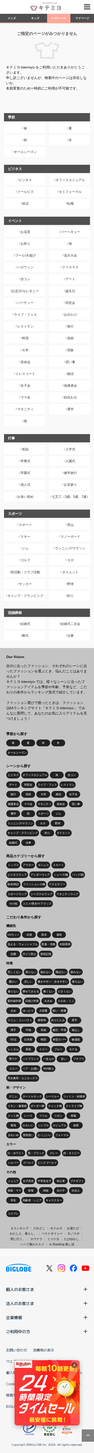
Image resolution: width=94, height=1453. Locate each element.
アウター (28, 864)
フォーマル (62, 1135)
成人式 (25, 485)
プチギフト (77, 1180)
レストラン (25, 326)
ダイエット (70, 572)
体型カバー (59, 1039)
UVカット (14, 934)
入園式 (70, 461)
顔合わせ (70, 397)
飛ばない (60, 972)
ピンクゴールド (47, 1162)
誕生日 (70, 291)
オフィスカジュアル (70, 180)
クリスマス (70, 267)
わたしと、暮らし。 (23, 1233)
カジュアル (59, 1125)
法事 (70, 635)
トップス (13, 864)
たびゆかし (71, 1239)
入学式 (70, 449)
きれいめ (13, 1135)
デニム (13, 1096)
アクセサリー (57, 884)
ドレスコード (25, 374)
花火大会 (70, 255)
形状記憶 (45, 953)
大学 (25, 350)
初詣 (25, 449)
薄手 (13, 1029)
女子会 (25, 385)
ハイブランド (31, 1058)
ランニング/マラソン (70, 548)
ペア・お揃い (31, 1068)
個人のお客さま (20, 1289)
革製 (73, 1115)
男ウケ (13, 1058)
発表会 (25, 362)
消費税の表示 (43, 1349)
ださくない (65, 991)
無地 (13, 1125)
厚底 (28, 1049)
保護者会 (70, 385)
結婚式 (25, 624)
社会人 (76, 1190)
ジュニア (13, 1180)
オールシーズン (25, 152)
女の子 (61, 1190)
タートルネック (32, 1096)
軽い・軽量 (59, 1010)
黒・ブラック (36, 1153)
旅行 (70, 326)
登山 (70, 525)
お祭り (25, 244)
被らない (13, 991)
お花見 (25, 232)
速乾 (59, 934)
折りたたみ (58, 1020)
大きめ (48, 1000)
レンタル (13, 1049)
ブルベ (58, 1049)
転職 (70, 203)
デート (70, 279)
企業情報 (14, 1317)
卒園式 (25, 473)
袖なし (76, 1029)
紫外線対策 (14, 1000)
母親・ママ (14, 1190)
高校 (70, 338)
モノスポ (73, 1233)
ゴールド (28, 1162)
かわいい (28, 1125)
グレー (54, 1153)
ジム (25, 548)
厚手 (74, 1020)
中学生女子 (44, 1180)
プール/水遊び (25, 255)
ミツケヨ (53, 1239)
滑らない (30, 972)
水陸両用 (64, 944)
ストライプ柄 (74, 1105)
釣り (70, 596)
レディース (59, 18)
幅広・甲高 (59, 1029)
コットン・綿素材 (74, 1096)
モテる (73, 1049)
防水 (44, 934)
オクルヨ (56, 1228)
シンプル (43, 1125)
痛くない (48, 991)
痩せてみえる (31, 991)
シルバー (13, 1162)
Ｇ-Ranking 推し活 (61, 1244)
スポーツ (25, 525)
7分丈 (13, 1039)
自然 (76, 1125)
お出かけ (70, 314)
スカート (58, 864)
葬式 (25, 635)
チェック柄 (55, 1105)
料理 (25, 338)
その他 (13, 903)
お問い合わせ (16, 1349)
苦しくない (14, 972)
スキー (25, 536)
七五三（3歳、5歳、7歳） (71, 497)
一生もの (48, 1058)
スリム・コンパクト (20, 1020)
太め (13, 1010)
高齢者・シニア (32, 1200)
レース (28, 1115)
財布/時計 (13, 884)
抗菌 (13, 953)
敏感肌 (76, 1039)
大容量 (43, 1010)
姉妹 (46, 1190)
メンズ (12, 18)
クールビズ (25, 192)
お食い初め (25, 497)
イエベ (43, 1049)
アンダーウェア (40, 874)
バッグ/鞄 (78, 874)
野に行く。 (18, 1239)
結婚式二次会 (70, 624)
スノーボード (70, 536)
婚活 (70, 374)
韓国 (43, 1039)
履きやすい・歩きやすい (53, 981)
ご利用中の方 (18, 1331)
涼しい (28, 981)
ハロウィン (25, 267)
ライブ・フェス (25, 314)
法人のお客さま (20, 1303)
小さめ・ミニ (66, 1000)
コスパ (13, 1068)
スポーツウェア (17, 894)
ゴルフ (25, 560)
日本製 (28, 1039)
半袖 (28, 1029)
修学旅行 (70, 473)
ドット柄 (13, 1115)
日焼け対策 (32, 1000)
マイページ (82, 18)
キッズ (35, 18)
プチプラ (78, 1058)
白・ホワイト (16, 1153)
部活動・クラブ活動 (25, 572)
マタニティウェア (67, 894)
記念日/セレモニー (25, 291)
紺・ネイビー (71, 1153)
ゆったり (28, 1010)
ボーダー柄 (37, 1105)
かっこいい (44, 1135)
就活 (25, 203)
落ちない (77, 981)
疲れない (75, 972)
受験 (70, 350)
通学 (70, 409)
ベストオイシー (52, 1233)
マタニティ (25, 409)
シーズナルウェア (42, 894)
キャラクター (54, 1200)
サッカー (25, 584)
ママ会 (25, 397)
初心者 (61, 1180)
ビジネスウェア (17, 874)
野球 (70, 584)
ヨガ (70, 560)
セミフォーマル (70, 192)
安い (63, 1058)
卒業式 (25, 461)
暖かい (13, 981)
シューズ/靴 (61, 874)
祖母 (31, 1190)
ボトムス (43, 864)
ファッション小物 (34, 884)
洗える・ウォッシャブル (23, 944)
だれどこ (39, 1228)
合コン (25, 279)
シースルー (52, 1096)
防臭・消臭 (48, 944)
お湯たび (73, 1228)
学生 (13, 1200)
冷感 (29, 934)
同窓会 (70, 303)
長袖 (43, 1029)
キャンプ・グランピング (25, 596)
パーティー (25, 303)
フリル (43, 1115)
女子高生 (28, 1180)
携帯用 (42, 1020)
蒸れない (45, 972)
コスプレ (13, 1213)
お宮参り (70, 485)
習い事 (70, 362)
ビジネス (25, 180)
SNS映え (48, 1068)
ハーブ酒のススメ (32, 1244)
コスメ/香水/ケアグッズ (37, 903)
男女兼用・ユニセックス (23, 1078)
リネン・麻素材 (17, 1105)
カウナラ (36, 1239)
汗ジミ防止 (29, 953)
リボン (58, 1115)
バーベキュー (70, 232)
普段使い (28, 1135)
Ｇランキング (20, 1228)
